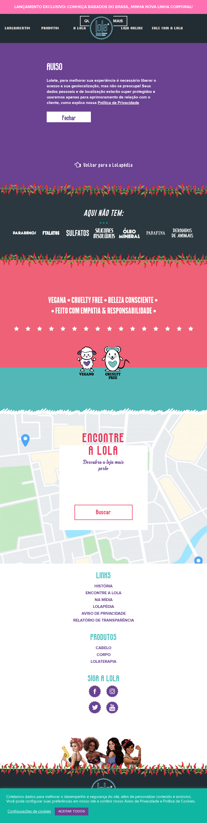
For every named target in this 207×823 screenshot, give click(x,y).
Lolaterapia (103, 662)
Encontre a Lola (103, 593)
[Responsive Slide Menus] (101, 28)
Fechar (69, 117)
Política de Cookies (179, 801)
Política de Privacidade (118, 103)
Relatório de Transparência (103, 620)
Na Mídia (104, 600)
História (103, 586)
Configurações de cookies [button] (29, 811)
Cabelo (103, 648)
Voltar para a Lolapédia (107, 164)
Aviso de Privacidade (104, 613)
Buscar (103, 511)
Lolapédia (103, 607)
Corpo (104, 655)
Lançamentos (17, 28)
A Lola (79, 28)
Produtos (50, 28)
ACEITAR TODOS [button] (71, 811)
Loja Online (132, 28)
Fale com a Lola (167, 28)
